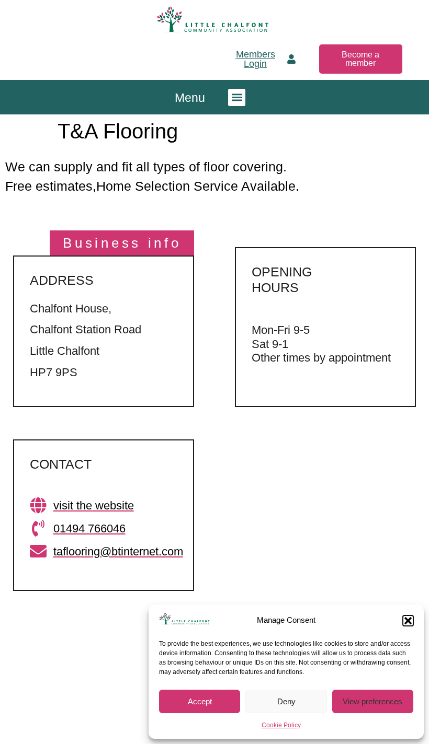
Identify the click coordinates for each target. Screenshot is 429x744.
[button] (408, 620)
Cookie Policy (281, 725)
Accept (200, 701)
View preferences (372, 701)
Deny (286, 701)
